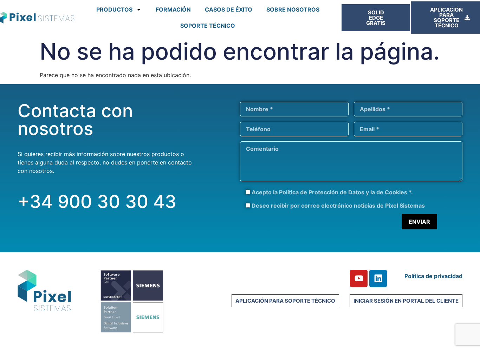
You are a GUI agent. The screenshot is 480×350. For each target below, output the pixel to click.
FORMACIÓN (173, 9)
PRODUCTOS (114, 9)
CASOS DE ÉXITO (228, 9)
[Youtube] (359, 278)
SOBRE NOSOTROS (292, 9)
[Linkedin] (378, 278)
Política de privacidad (433, 276)
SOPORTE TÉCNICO (207, 25)
